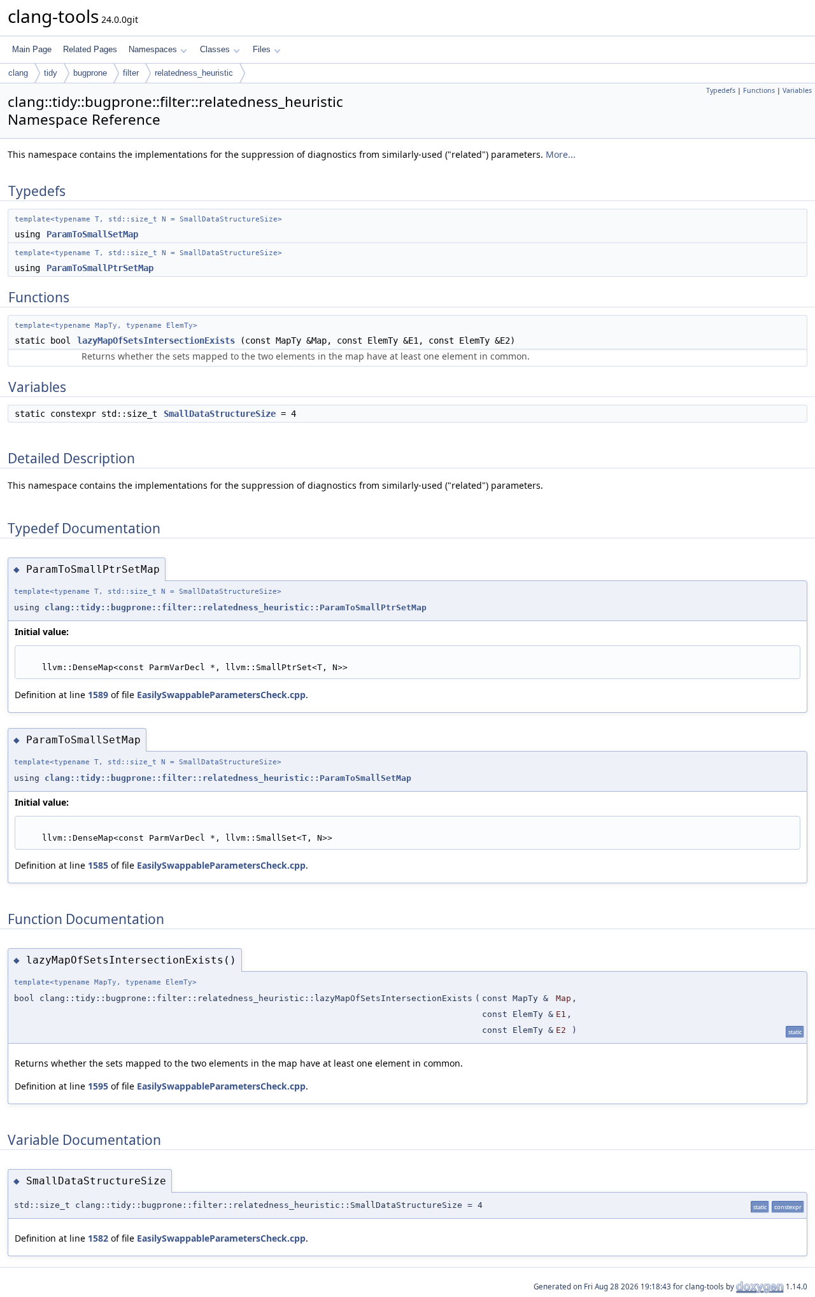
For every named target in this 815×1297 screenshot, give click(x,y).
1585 (98, 865)
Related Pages (90, 49)
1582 (98, 1238)
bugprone (90, 73)
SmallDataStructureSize (220, 414)
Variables (797, 90)
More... (561, 154)
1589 (98, 695)
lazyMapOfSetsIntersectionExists (156, 340)
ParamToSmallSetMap (92, 234)
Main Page (32, 49)
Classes (215, 49)
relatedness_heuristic (194, 73)
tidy (50, 73)
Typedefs (720, 90)
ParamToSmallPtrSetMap (99, 268)
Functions (759, 90)
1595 (98, 1086)
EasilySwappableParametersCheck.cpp (221, 695)
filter (131, 73)
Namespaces (153, 49)
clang (18, 73)
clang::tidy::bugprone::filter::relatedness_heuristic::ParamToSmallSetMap (228, 778)
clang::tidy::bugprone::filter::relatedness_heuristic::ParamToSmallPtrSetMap (236, 607)
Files (262, 49)
